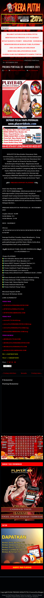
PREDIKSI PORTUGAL (15, 60)
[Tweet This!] (10, 362)
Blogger (41, 592)
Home (5, 60)
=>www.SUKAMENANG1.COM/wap (15, 331)
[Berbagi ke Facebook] (10, 366)
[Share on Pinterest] (15, 362)
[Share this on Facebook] (8, 362)
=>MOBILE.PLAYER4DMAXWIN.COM (16, 343)
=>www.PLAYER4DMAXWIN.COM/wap (16, 324)
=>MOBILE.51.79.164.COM (11, 339)
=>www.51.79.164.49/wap (11, 320)
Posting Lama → (36, 373)
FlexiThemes (11, 595)
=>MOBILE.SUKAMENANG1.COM (14, 350)
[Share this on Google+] (12, 362)
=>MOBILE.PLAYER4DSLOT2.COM (14, 347)
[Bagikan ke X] (8, 366)
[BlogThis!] (6, 366)
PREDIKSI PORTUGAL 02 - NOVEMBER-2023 (21, 67)
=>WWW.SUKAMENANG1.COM (13, 313)
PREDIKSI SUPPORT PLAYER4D (22, 183)
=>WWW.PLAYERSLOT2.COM (13, 309)
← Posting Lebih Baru (9, 373)
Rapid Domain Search (18, 596)
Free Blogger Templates (31, 596)
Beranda (24, 373)
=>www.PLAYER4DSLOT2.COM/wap (15, 328)
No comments (33, 70)
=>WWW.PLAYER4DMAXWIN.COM (15, 305)
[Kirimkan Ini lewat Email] (4, 366)
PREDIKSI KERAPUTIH (21, 592)
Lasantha (28, 595)
